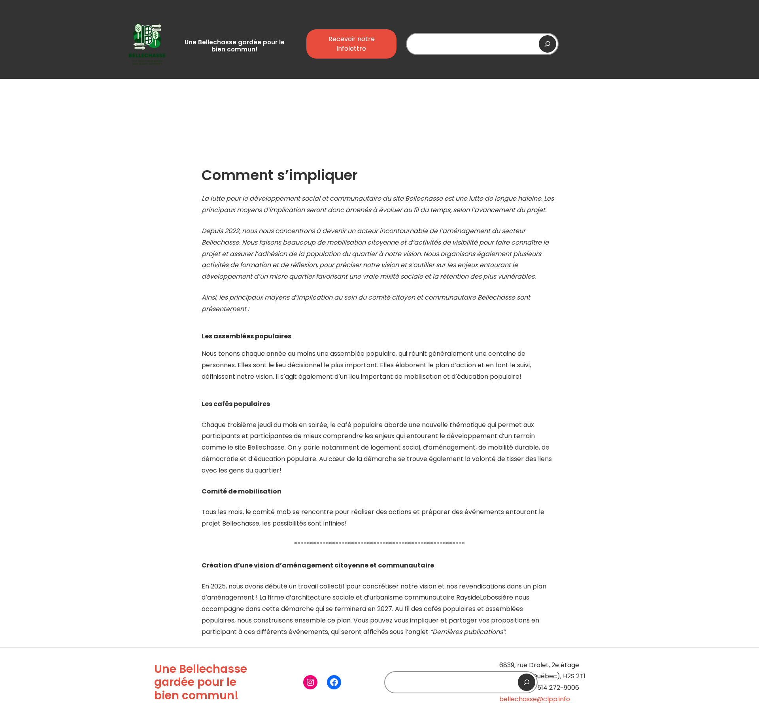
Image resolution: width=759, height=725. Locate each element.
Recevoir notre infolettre (352, 43)
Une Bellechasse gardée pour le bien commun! (235, 45)
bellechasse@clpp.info (534, 699)
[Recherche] (547, 44)
